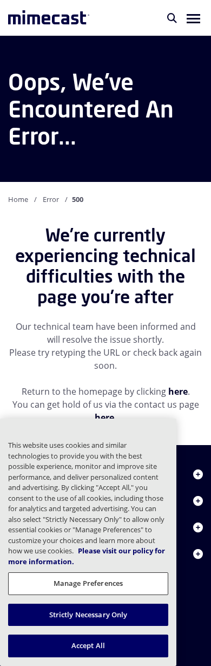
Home (18, 199)
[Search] (172, 17)
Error (51, 199)
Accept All (88, 645)
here (178, 391)
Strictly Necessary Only (88, 614)
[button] (193, 18)
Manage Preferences (88, 583)
